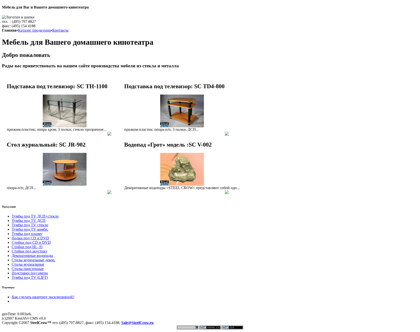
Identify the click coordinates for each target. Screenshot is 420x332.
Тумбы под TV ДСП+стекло (35, 216)
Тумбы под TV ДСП (28, 220)
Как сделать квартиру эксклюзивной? (43, 297)
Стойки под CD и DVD (31, 242)
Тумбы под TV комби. (30, 229)
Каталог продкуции (34, 30)
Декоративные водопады (32, 255)
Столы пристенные (28, 269)
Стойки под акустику (29, 251)
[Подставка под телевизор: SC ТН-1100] (65, 126)
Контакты (60, 30)
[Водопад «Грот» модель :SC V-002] (182, 184)
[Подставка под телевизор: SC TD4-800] (182, 126)
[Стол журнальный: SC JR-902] (65, 184)
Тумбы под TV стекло (30, 225)
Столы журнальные (28, 264)
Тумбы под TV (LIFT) (30, 277)
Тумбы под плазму (27, 234)
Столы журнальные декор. (33, 260)
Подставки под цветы (30, 273)
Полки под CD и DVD (30, 238)
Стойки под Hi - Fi (27, 247)
